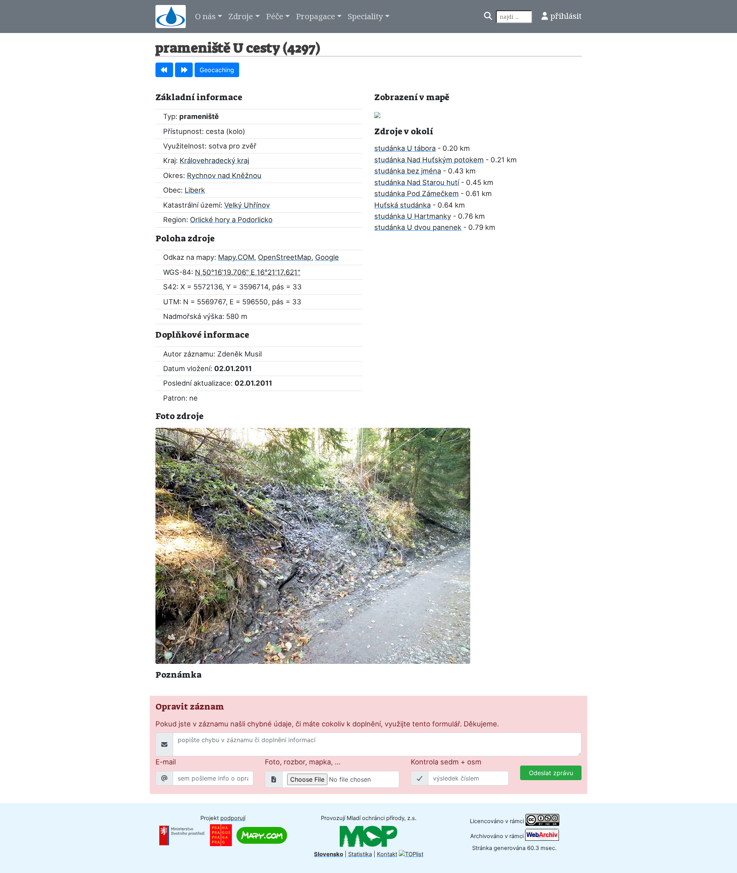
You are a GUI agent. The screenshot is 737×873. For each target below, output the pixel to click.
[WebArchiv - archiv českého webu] (542, 835)
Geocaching (217, 70)
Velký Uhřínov (247, 205)
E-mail (165, 761)
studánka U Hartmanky (412, 216)
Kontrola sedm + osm (446, 761)
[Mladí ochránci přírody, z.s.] (368, 836)
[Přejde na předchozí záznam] (164, 70)
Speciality (365, 16)
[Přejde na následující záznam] (184, 70)
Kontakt (387, 854)
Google (327, 257)
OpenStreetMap (284, 257)
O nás (205, 16)
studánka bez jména (407, 171)
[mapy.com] (262, 835)
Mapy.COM (236, 257)
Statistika (360, 854)
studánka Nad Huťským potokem (429, 159)
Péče (274, 16)
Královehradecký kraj (214, 160)
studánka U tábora (405, 148)
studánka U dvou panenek (417, 227)
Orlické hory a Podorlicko (231, 219)
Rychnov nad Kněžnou (224, 175)
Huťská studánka (402, 205)
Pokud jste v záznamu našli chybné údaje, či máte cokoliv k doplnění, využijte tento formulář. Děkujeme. (327, 724)
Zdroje (240, 16)
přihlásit (566, 15)
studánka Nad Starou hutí (416, 182)
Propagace (315, 16)
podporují (232, 818)
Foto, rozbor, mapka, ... (302, 761)
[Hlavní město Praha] (220, 835)
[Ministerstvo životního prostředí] (182, 835)
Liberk (195, 190)
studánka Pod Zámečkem (416, 193)
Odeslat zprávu (551, 773)
